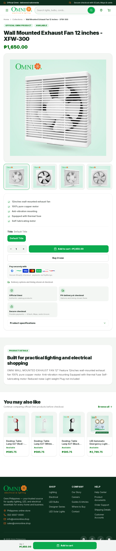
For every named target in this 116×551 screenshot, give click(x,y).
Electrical (53, 497)
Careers (76, 497)
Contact (75, 511)
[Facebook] (83, 539)
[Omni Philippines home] (21, 10)
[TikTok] (100, 539)
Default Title (16, 238)
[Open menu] (7, 10)
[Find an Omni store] (101, 10)
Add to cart (67, 545)
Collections (17, 19)
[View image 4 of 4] (99, 177)
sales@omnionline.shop (19, 523)
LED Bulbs (54, 502)
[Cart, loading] (109, 10)
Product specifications (22, 323)
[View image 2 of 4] (44, 177)
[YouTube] (109, 539)
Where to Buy (78, 506)
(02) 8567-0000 (15, 515)
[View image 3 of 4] (72, 177)
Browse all (103, 406)
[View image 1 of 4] (16, 177)
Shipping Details (103, 509)
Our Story (76, 492)
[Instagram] (92, 539)
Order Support (102, 505)
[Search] (91, 10)
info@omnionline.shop (18, 519)
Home (6, 19)
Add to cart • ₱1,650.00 (71, 249)
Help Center (101, 492)
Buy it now (58, 258)
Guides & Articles (80, 502)
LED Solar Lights (57, 511)
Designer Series (57, 506)
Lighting (53, 492)
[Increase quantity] (23, 249)
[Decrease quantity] (11, 249)
